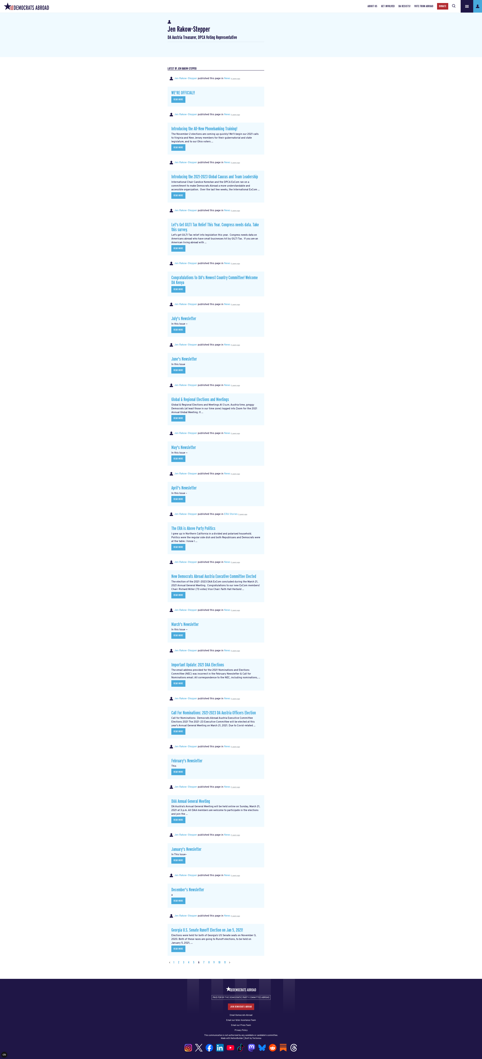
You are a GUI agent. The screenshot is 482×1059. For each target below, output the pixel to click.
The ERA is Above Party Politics (193, 528)
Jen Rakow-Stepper (185, 78)
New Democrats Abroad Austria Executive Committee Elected (213, 576)
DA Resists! (405, 6)
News (227, 78)
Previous (169, 962)
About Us (372, 6)
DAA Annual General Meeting (190, 801)
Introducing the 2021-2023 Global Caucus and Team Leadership (214, 176)
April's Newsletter (184, 488)
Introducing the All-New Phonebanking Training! (204, 128)
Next (229, 962)
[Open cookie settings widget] (4, 1055)
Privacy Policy (241, 1030)
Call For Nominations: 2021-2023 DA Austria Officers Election (213, 712)
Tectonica (256, 1038)
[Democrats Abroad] (26, 6)
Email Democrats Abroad (241, 1015)
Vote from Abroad (423, 6)
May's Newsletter (183, 447)
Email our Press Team (241, 1025)
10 (219, 962)
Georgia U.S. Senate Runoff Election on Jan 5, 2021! (207, 930)
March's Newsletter (185, 624)
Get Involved (388, 6)
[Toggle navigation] (467, 6)
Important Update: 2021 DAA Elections (197, 664)
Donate (442, 6)
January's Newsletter (186, 849)
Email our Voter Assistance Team (241, 1020)
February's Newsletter (186, 760)
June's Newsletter (184, 359)
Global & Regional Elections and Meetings (200, 399)
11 (225, 962)
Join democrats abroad (241, 1006)
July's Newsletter (183, 318)
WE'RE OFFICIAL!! (183, 92)
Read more (178, 99)
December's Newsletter (187, 889)
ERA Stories (231, 514)
